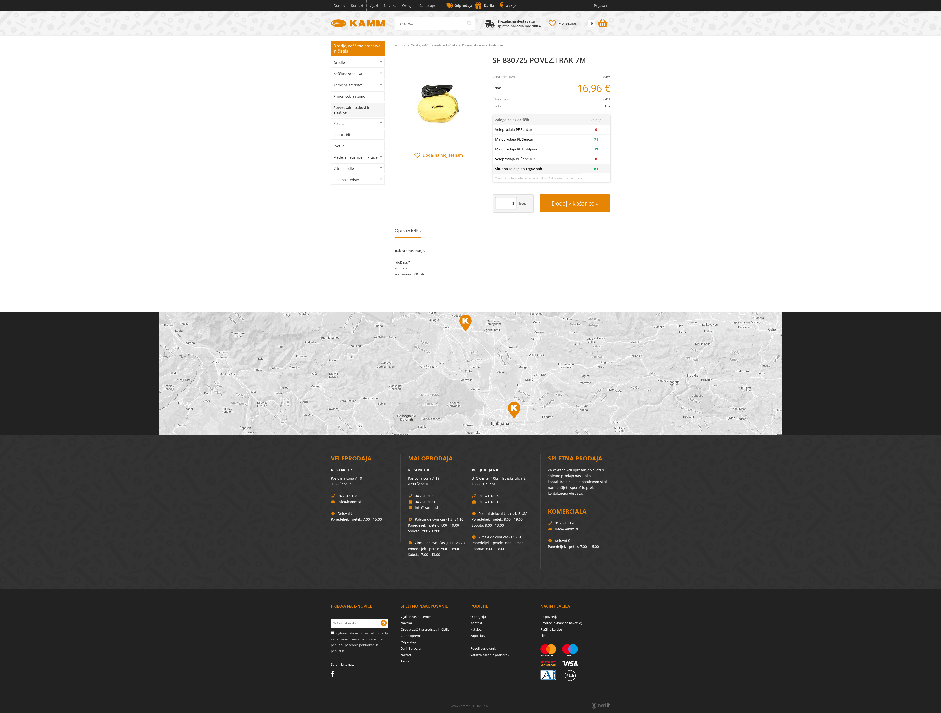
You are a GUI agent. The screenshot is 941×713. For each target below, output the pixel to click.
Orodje (407, 5)
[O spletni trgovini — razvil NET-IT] (601, 706)
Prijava (601, 5)
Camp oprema (431, 5)
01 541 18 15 (489, 496)
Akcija (511, 5)
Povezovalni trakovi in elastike (352, 110)
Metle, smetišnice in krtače (356, 157)
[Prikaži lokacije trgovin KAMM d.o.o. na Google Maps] (470, 373)
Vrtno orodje (344, 168)
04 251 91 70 (348, 496)
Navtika (390, 5)
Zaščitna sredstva (348, 73)
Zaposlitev (477, 635)
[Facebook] (334, 675)
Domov (339, 5)
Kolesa (339, 123)
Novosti (406, 655)
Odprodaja (463, 5)
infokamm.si (349, 501)
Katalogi (476, 629)
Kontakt (357, 5)
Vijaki (374, 5)
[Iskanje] (469, 23)
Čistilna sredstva (347, 179)
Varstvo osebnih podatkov (489, 655)
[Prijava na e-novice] (383, 623)
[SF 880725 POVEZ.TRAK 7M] (439, 103)
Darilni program (412, 648)
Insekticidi (342, 134)
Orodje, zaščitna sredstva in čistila (357, 48)
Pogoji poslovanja (483, 648)
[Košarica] (597, 22)
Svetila (339, 146)
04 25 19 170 (565, 523)
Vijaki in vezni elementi (417, 616)
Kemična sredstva (348, 85)
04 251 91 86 (425, 496)
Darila (489, 5)
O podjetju (478, 616)
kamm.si (400, 45)
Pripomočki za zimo (349, 96)
